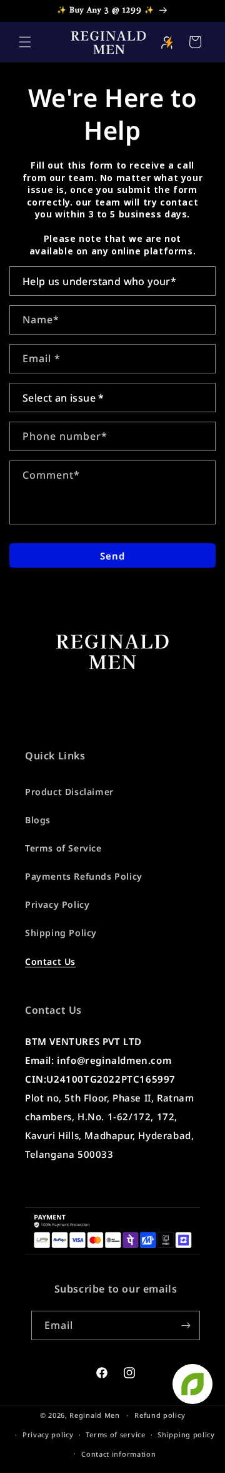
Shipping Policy (61, 933)
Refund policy (159, 1415)
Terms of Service (63, 848)
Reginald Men (94, 1415)
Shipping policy (186, 1434)
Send (112, 555)
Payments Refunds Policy (83, 876)
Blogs (38, 820)
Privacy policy (48, 1434)
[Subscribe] (185, 1325)
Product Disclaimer (69, 792)
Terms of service (115, 1434)
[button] (25, 42)
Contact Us (50, 961)
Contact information (118, 1454)
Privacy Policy (57, 904)
